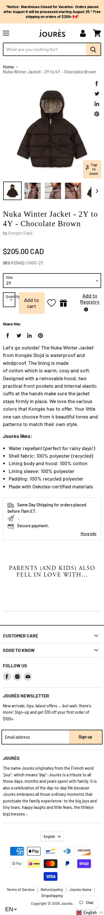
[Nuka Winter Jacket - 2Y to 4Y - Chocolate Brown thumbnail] (12, 191)
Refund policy (52, 889)
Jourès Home (80, 889)
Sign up (85, 736)
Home (8, 66)
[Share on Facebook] (96, 83)
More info (88, 533)
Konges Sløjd (20, 232)
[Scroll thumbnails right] (96, 191)
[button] (85, 300)
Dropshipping (52, 895)
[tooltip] (86, 309)
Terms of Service (20, 889)
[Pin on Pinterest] (96, 114)
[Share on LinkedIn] (96, 103)
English (49, 836)
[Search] (93, 49)
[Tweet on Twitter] (96, 93)
